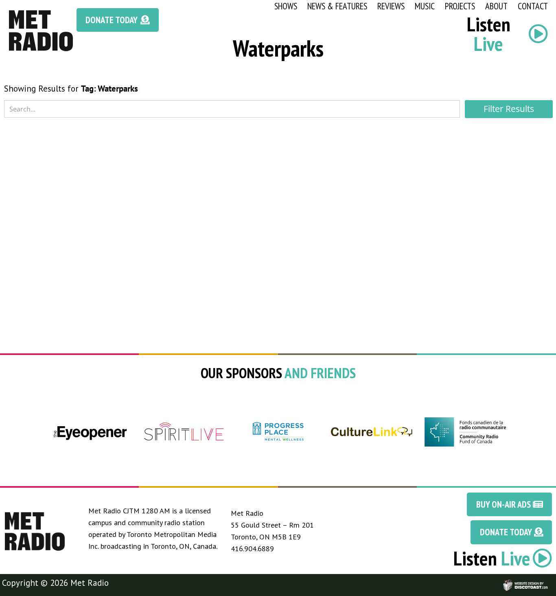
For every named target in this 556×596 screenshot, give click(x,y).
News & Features (337, 6)
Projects (460, 6)
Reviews (391, 6)
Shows (285, 6)
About (496, 6)
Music (425, 6)
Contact (533, 6)
